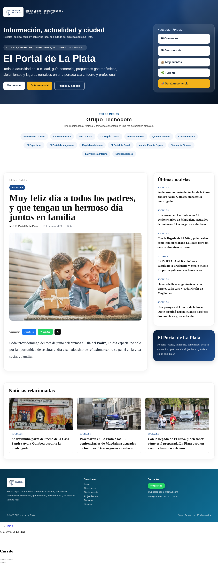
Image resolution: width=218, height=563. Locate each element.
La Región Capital (109, 136)
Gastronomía (91, 492)
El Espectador (34, 145)
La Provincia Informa (96, 154)
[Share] (4, 559)
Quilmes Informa (161, 136)
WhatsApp (45, 332)
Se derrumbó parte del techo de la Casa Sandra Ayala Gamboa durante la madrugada (40, 443)
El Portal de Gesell (120, 145)
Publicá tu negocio (69, 85)
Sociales (23, 180)
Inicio (12, 180)
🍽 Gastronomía (171, 50)
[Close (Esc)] (1, 559)
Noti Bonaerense (124, 154)
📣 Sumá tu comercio (175, 83)
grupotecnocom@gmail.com (163, 491)
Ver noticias (14, 85)
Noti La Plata (85, 136)
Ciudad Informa (186, 136)
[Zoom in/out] (11, 559)
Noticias (88, 504)
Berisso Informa (135, 136)
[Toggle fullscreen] (8, 559)
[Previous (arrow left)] (1, 562)
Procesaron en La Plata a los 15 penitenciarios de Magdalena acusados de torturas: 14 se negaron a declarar (108, 443)
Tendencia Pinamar (181, 145)
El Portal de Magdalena (62, 145)
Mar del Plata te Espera (151, 145)
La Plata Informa (62, 136)
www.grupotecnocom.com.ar (163, 496)
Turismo (88, 500)
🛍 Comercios (169, 38)
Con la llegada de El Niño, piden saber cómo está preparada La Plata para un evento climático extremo (176, 443)
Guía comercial (40, 85)
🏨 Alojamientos (171, 62)
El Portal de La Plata (34, 136)
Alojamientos (91, 496)
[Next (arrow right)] (4, 562)
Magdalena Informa (92, 145)
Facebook (29, 332)
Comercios (90, 488)
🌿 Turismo (168, 72)
